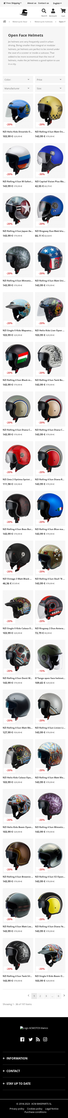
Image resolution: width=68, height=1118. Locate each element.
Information (17, 1058)
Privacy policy (17, 1108)
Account (53, 15)
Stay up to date (19, 1084)
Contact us (43, 3)
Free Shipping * (13, 3)
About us (31, 3)
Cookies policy (34, 1108)
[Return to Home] (7, 21)
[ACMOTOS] (23, 12)
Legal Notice (51, 1108)
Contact (13, 1071)
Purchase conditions (35, 1112)
